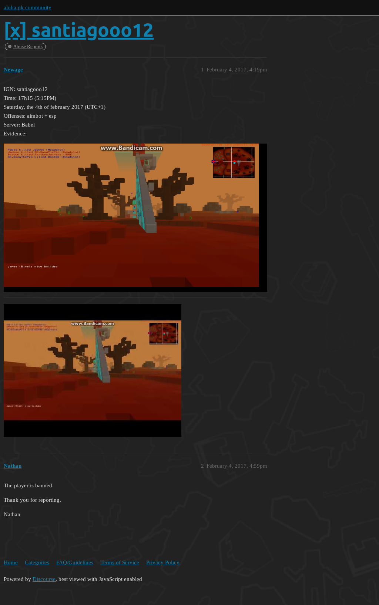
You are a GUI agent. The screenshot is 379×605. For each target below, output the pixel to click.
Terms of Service (119, 562)
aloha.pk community (27, 7)
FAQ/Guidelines (74, 562)
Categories (37, 562)
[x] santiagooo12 (79, 29)
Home (11, 562)
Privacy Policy (163, 562)
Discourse (44, 579)
